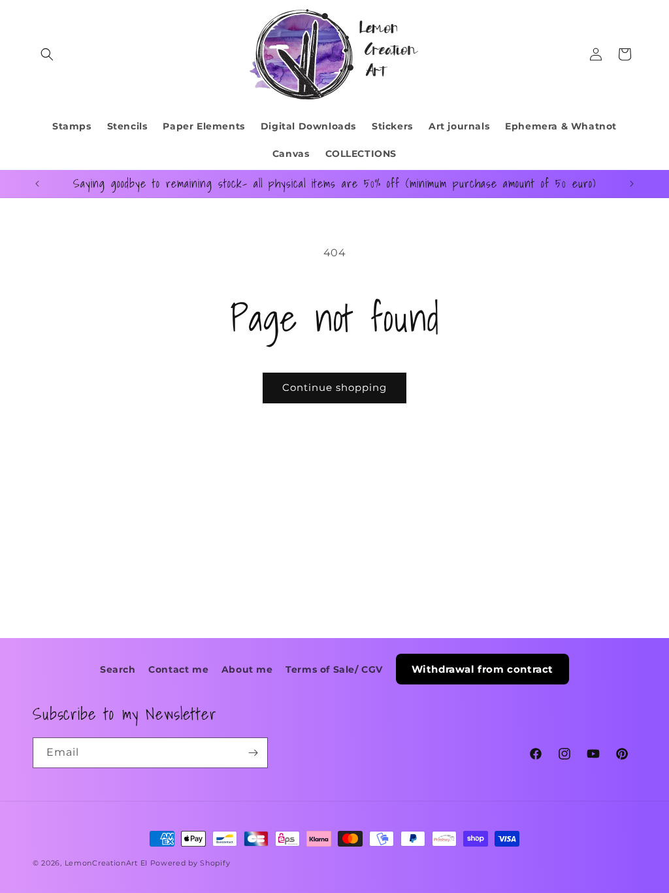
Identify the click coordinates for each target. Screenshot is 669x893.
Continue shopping (334, 387)
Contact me (178, 669)
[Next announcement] (631, 183)
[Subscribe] (252, 752)
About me (247, 669)
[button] (47, 54)
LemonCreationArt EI (106, 863)
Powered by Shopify (190, 863)
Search (118, 669)
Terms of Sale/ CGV (334, 669)
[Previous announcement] (37, 183)
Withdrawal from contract (482, 669)
